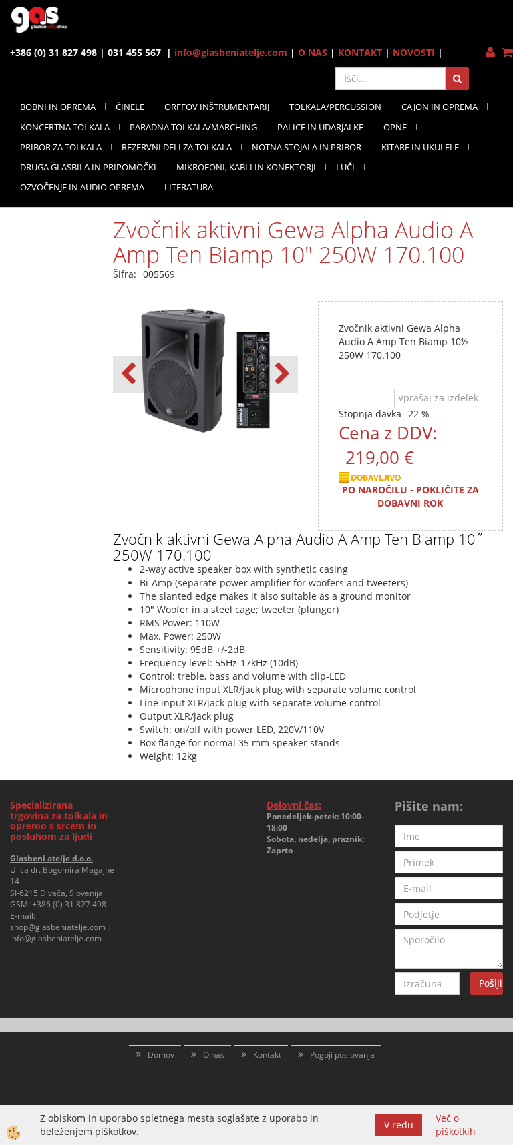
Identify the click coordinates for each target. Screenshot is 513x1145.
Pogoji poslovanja (342, 1054)
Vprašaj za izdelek (438, 397)
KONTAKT (360, 52)
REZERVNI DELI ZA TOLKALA (177, 147)
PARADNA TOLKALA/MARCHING (193, 127)
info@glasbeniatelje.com (230, 52)
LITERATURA (188, 187)
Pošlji (490, 983)
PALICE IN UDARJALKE (320, 127)
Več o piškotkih (456, 1125)
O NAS (312, 52)
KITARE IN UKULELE (420, 147)
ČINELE (130, 107)
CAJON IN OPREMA (439, 107)
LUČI (345, 167)
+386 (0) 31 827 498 (69, 904)
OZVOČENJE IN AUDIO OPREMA (82, 187)
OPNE (395, 127)
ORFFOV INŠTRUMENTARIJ (216, 107)
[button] (281, 374)
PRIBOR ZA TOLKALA (61, 147)
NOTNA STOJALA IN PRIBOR (306, 147)
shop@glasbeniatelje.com (58, 927)
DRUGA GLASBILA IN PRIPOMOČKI (88, 167)
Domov (161, 1054)
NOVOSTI (414, 52)
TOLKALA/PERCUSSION (335, 107)
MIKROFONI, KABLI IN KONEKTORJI (246, 167)
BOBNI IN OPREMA (58, 107)
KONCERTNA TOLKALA (65, 127)
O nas (213, 1054)
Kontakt (267, 1054)
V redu (398, 1124)
